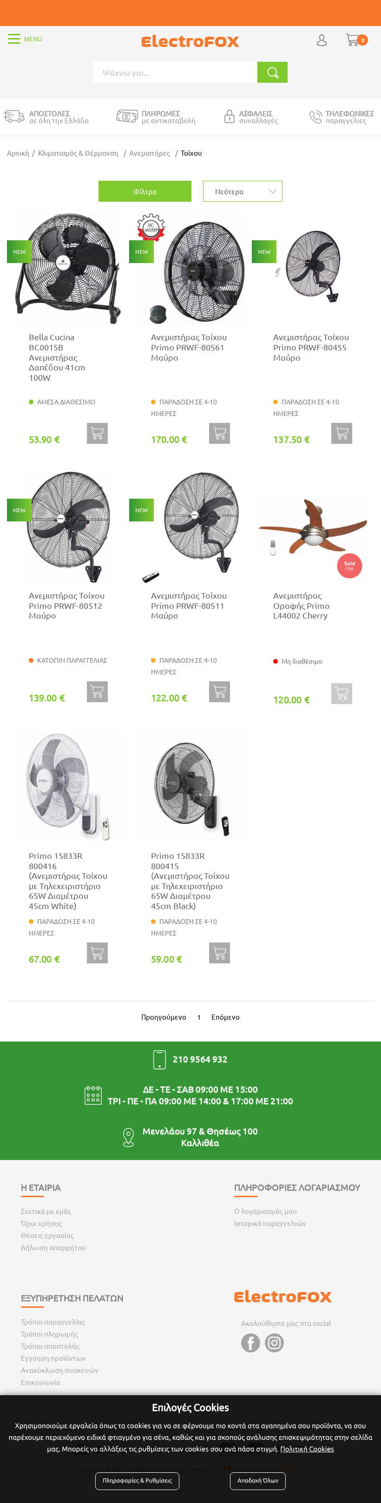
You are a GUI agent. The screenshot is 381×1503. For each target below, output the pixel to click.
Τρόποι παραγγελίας (53, 1321)
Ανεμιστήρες (149, 152)
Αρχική (18, 152)
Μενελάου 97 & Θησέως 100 (200, 1130)
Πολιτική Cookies (307, 1449)
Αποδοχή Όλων (257, 1480)
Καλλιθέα (200, 1142)
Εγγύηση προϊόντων (53, 1357)
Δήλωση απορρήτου (53, 1247)
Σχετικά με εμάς (46, 1210)
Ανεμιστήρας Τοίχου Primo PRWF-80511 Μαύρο (189, 605)
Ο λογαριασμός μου (265, 1210)
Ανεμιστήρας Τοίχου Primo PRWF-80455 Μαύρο (311, 347)
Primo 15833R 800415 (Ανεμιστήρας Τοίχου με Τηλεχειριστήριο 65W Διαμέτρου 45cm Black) (190, 880)
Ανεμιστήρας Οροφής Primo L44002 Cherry (301, 605)
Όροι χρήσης (41, 1223)
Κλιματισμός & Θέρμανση (78, 152)
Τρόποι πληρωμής (49, 1333)
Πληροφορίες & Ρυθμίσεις (137, 1480)
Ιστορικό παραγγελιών (270, 1223)
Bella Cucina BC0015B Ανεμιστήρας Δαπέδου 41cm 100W (57, 357)
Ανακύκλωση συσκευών (60, 1369)
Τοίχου (191, 152)
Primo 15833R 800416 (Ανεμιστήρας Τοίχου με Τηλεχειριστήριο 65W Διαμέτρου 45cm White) (68, 880)
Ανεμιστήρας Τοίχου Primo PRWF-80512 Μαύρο (67, 605)
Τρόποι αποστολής (50, 1345)
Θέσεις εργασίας (47, 1235)
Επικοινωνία (40, 1382)
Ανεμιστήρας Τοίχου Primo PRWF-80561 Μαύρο (189, 347)
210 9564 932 (200, 1058)
